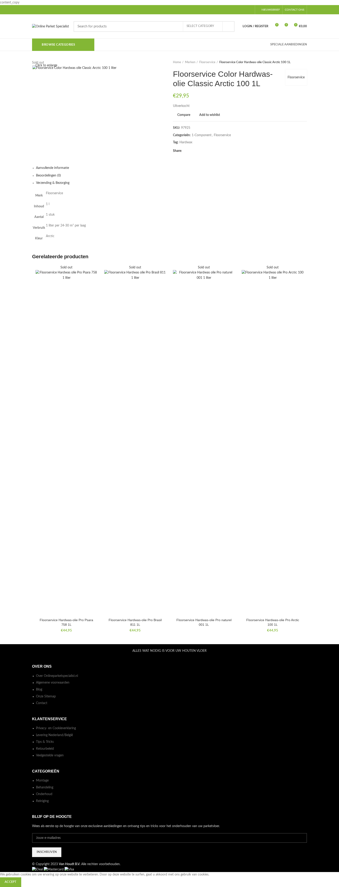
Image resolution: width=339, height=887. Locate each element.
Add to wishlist (209, 115)
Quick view (94, 293)
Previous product (295, 62)
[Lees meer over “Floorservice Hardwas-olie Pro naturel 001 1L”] (231, 283)
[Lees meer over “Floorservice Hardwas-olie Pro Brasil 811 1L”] (162, 283)
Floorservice (207, 62)
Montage (42, 780)
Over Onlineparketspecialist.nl (57, 676)
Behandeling (44, 787)
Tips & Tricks (45, 741)
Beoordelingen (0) (48, 175)
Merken (190, 62)
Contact (41, 703)
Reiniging (42, 801)
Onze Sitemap (46, 696)
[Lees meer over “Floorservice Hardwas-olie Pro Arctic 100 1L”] (300, 283)
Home (177, 62)
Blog (39, 689)
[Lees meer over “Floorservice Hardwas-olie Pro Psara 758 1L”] (94, 283)
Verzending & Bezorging (52, 183)
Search (228, 26)
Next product (304, 62)
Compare (183, 115)
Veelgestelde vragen (50, 755)
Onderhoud (44, 794)
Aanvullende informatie (52, 168)
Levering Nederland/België (54, 735)
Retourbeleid (45, 748)
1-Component (201, 135)
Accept (11, 882)
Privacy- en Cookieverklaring (56, 728)
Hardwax (185, 142)
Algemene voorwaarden (52, 682)
